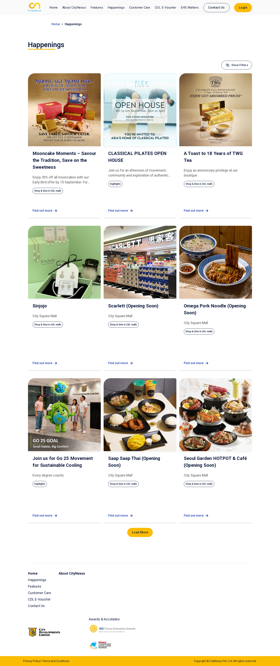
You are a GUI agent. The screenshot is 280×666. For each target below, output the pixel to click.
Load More (140, 532)
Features (96, 7)
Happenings (116, 7)
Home (53, 7)
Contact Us (216, 7)
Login (243, 7)
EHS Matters (190, 7)
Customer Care (139, 7)
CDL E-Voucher (165, 7)
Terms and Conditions (56, 661)
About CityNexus (74, 7)
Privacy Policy (31, 661)
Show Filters (239, 65)
